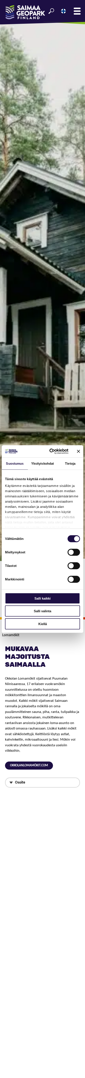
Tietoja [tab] (70, 463)
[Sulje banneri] (78, 451)
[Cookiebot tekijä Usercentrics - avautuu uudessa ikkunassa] (51, 451)
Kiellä (42, 624)
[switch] (74, 552)
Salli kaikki (42, 598)
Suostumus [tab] (15, 463)
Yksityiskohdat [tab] (42, 463)
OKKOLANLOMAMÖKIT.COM (29, 765)
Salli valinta (42, 611)
